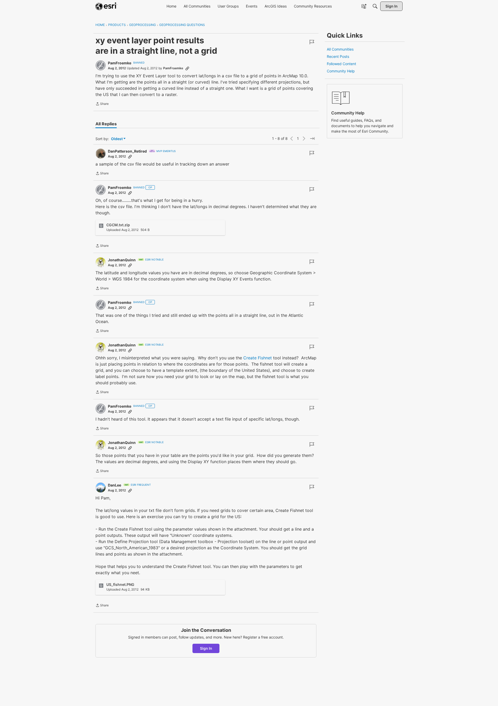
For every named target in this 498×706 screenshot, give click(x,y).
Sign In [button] (206, 648)
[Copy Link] (187, 68)
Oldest (117, 138)
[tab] (106, 123)
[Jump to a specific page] (312, 138)
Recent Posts (338, 56)
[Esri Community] (106, 6)
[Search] (375, 6)
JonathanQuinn (122, 260)
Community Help (341, 71)
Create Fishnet (257, 357)
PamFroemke (119, 63)
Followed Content (341, 63)
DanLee (114, 485)
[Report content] (311, 42)
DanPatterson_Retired (127, 151)
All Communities (340, 49)
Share (102, 104)
